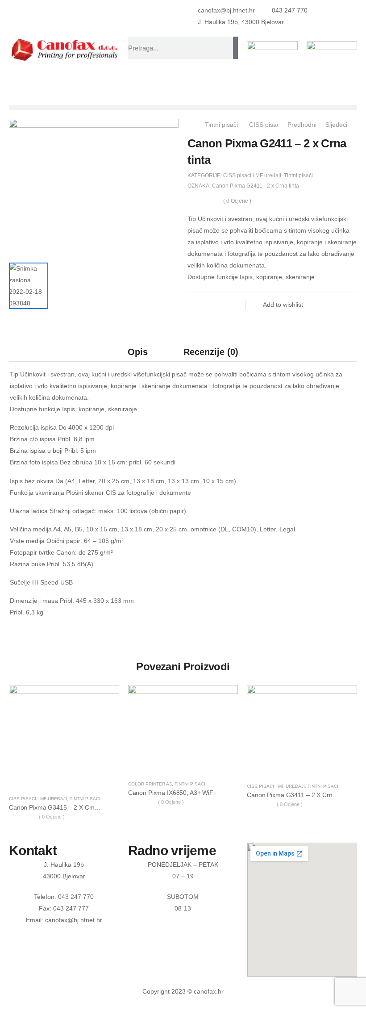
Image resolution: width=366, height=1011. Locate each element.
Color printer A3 (150, 783)
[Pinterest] (232, 305)
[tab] (137, 351)
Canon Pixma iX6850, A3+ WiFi (171, 792)
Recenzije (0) (210, 352)
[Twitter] (214, 305)
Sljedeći (337, 124)
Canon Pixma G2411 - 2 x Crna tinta (255, 186)
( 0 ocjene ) (237, 201)
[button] (183, 107)
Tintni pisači (221, 124)
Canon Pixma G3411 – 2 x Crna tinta (299, 794)
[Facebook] (196, 305)
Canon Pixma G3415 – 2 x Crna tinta (61, 807)
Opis (138, 352)
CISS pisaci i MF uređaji (252, 175)
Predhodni (301, 124)
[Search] (235, 48)
